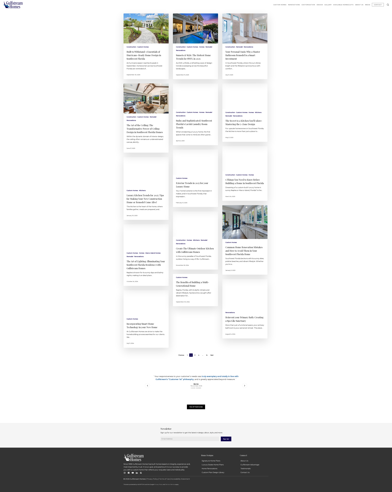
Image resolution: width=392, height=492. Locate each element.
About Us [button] (244, 461)
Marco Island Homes (153, 253)
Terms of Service (170, 484)
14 (206, 355)
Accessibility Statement (180, 479)
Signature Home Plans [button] (211, 461)
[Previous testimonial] (147, 385)
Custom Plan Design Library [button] (213, 472)
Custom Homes (143, 47)
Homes (201, 47)
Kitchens (258, 112)
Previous (181, 355)
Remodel (208, 47)
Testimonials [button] (246, 469)
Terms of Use (164, 479)
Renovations (180, 50)
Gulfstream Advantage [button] (250, 465)
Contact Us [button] (245, 472)
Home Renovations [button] (209, 469)
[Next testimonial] (244, 385)
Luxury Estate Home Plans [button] (213, 465)
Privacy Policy (152, 479)
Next (211, 355)
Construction (131, 47)
